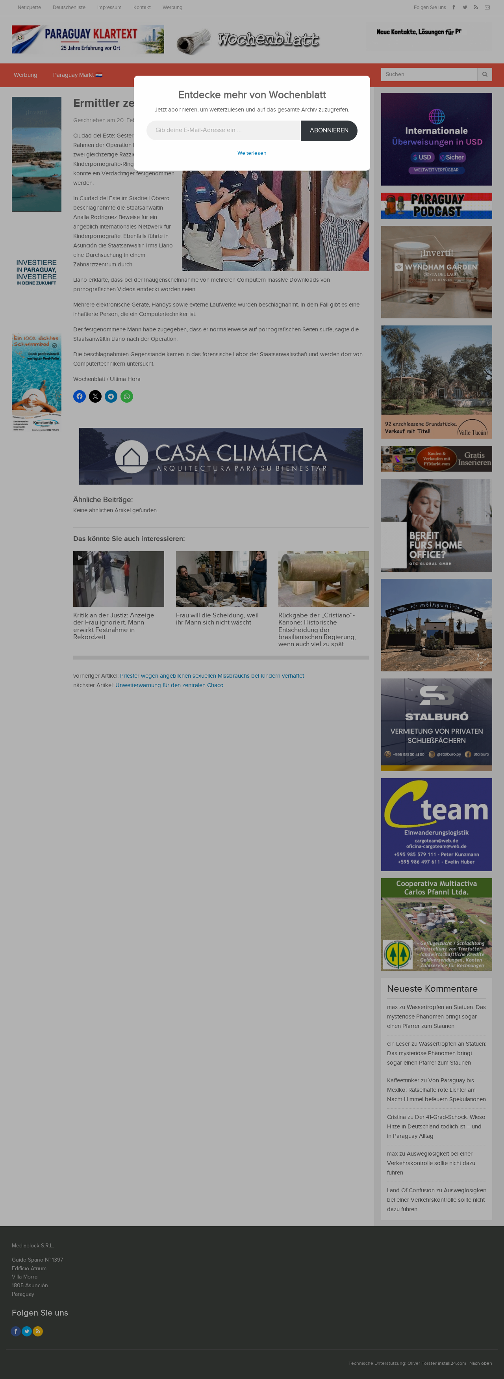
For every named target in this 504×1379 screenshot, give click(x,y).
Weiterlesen (252, 153)
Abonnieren (329, 130)
